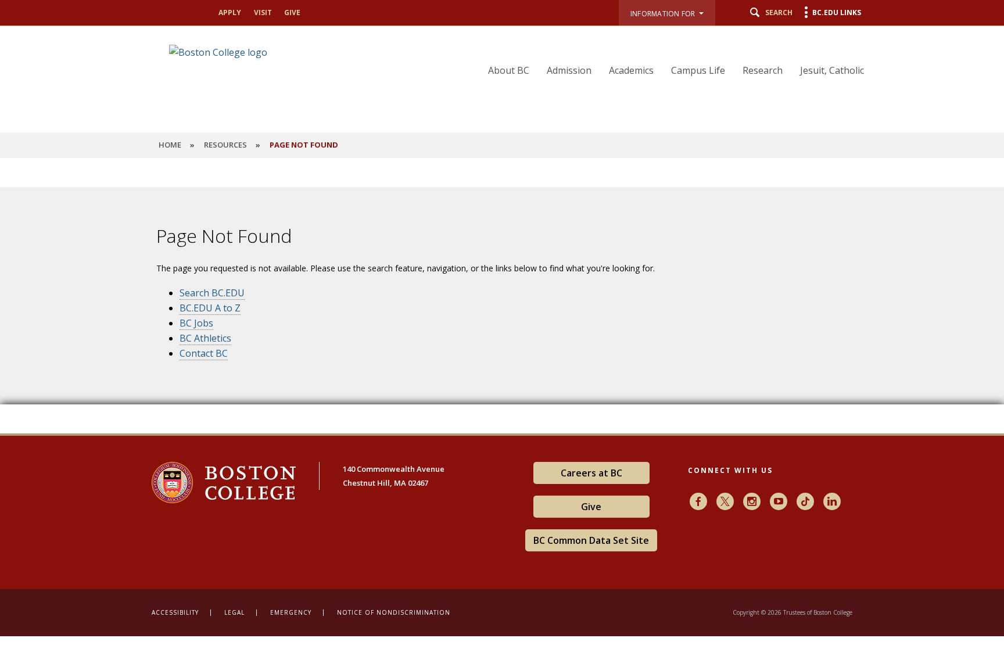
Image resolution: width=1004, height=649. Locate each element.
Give (292, 12)
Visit (263, 12)
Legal (234, 612)
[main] (502, 304)
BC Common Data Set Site (591, 540)
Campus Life (698, 70)
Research (763, 70)
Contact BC (204, 353)
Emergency (290, 612)
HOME (170, 144)
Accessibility (175, 612)
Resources (225, 144)
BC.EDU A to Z (210, 308)
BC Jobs (196, 323)
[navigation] (668, 53)
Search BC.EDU (212, 292)
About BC (508, 70)
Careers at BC (591, 473)
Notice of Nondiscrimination (393, 612)
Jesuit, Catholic (832, 70)
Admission (569, 70)
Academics (631, 70)
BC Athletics (205, 338)
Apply (229, 12)
